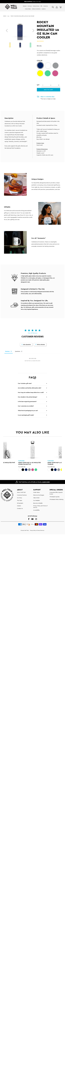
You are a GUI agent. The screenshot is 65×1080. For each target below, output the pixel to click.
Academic (44, 8)
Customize (45, 6)
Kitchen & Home (36, 6)
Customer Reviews (22, 495)
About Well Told (21, 492)
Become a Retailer (38, 503)
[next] (33, 30)
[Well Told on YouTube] (32, 519)
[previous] (7, 30)
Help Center (36, 497)
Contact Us (20, 508)
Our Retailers (36, 500)
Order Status (36, 492)
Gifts (41, 6)
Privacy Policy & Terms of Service (37, 530)
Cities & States (28, 8)
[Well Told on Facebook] (28, 519)
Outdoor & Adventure (36, 8)
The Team (19, 500)
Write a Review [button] (41, 344)
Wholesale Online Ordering (56, 499)
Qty (38, 85)
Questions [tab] (17, 351)
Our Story (19, 497)
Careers (19, 505)
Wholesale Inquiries (54, 496)
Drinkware (30, 6)
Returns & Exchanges (38, 495)
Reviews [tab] (7, 351)
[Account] (56, 7)
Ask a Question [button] (27, 344)
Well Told (26, 530)
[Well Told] (11, 7)
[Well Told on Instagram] (36, 519)
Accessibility (36, 510)
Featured (24, 6)
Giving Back (20, 503)
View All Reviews (32, 333)
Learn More (46, 482)
